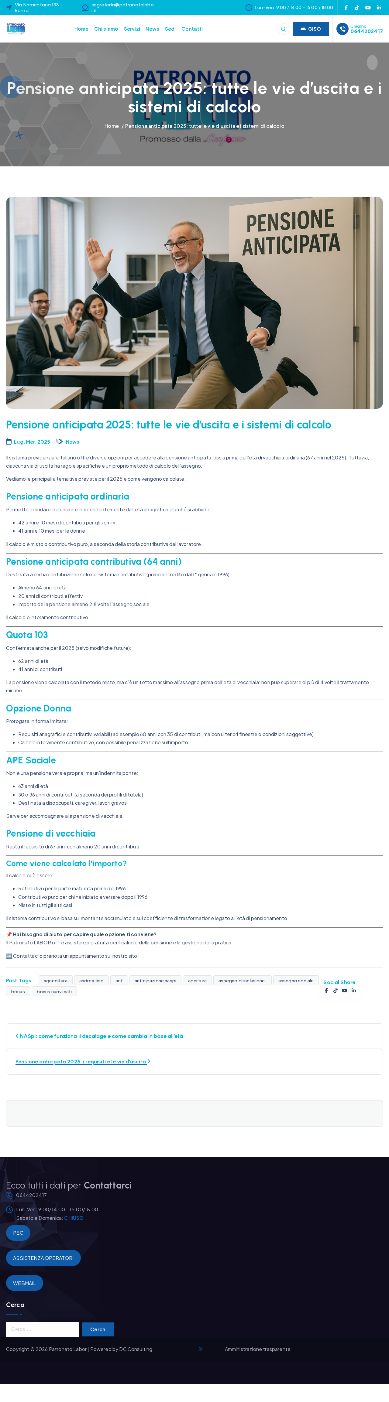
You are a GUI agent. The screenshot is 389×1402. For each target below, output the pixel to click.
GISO (314, 29)
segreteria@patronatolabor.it (122, 7)
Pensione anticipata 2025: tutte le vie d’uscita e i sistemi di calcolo (204, 126)
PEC (18, 1233)
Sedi (170, 29)
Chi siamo (106, 29)
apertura (197, 980)
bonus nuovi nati (54, 991)
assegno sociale (296, 980)
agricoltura (55, 980)
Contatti (192, 29)
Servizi (132, 29)
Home (81, 29)
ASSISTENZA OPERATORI (43, 1258)
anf (118, 980)
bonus (18, 991)
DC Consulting (135, 1349)
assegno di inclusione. (243, 980)
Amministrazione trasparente (258, 1349)
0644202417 (366, 31)
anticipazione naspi (155, 980)
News (152, 29)
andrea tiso (91, 980)
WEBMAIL (24, 1283)
